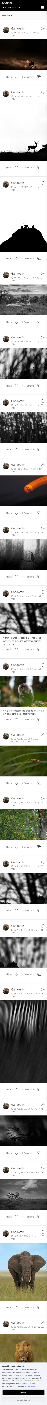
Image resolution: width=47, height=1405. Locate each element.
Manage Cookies (23, 1400)
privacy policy (30, 1386)
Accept (23, 1392)
